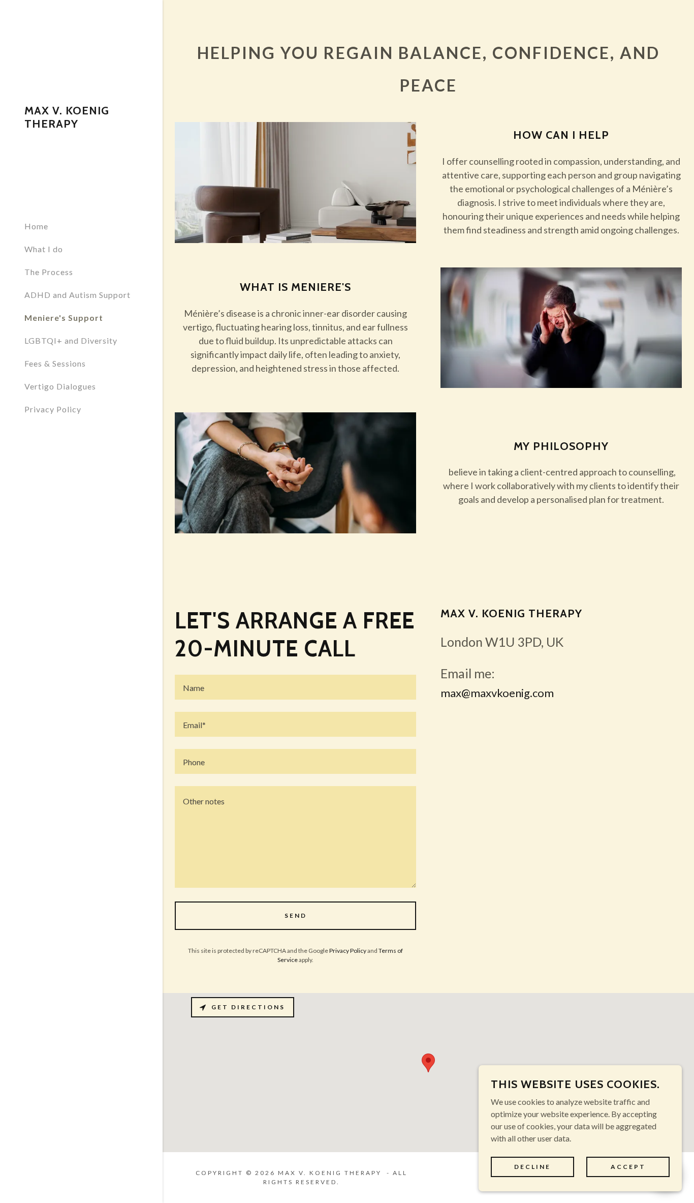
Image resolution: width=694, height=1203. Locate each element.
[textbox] (295, 687)
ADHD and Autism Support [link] (77, 294)
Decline (532, 1166)
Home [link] (36, 226)
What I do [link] (43, 249)
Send (296, 915)
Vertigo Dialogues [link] (60, 386)
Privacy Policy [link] (52, 409)
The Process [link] (48, 272)
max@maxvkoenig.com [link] (497, 693)
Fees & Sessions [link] (55, 363)
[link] (81, 124)
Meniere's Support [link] (63, 317)
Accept (628, 1166)
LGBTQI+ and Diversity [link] (70, 340)
